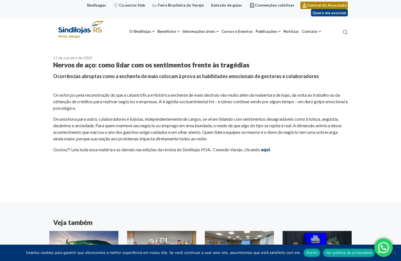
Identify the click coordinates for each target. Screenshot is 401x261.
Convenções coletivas (274, 5)
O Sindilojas (140, 31)
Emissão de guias (226, 5)
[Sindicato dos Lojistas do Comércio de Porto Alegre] (80, 30)
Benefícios (166, 31)
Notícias (291, 31)
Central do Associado (327, 5)
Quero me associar (329, 12)
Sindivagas (96, 5)
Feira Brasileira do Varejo (181, 5)
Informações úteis (198, 31)
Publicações (266, 31)
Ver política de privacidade (349, 252)
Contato (310, 31)
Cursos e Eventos (237, 31)
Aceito (312, 252)
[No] (394, 253)
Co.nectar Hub (132, 5)
